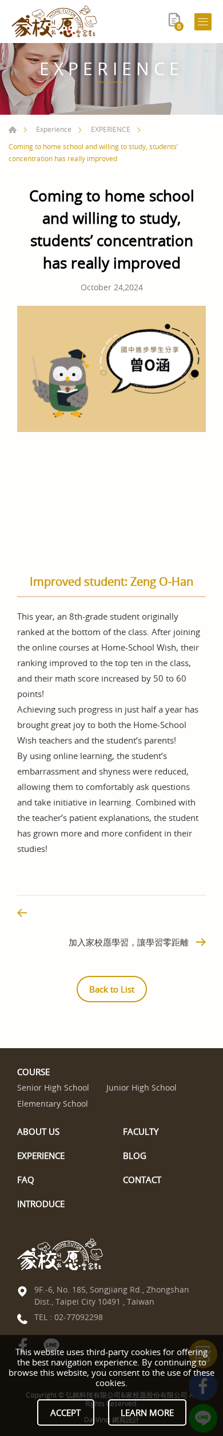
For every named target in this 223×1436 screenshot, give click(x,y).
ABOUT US (38, 1131)
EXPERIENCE (110, 129)
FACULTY (140, 1131)
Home (13, 130)
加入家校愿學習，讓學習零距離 (129, 942)
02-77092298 (78, 1317)
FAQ (25, 1179)
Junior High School (141, 1088)
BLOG (134, 1155)
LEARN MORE (147, 1412)
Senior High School (53, 1088)
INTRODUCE (41, 1203)
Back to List (111, 989)
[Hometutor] (54, 21)
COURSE (33, 1072)
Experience (53, 129)
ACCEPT (65, 1412)
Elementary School (52, 1104)
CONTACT (142, 1179)
